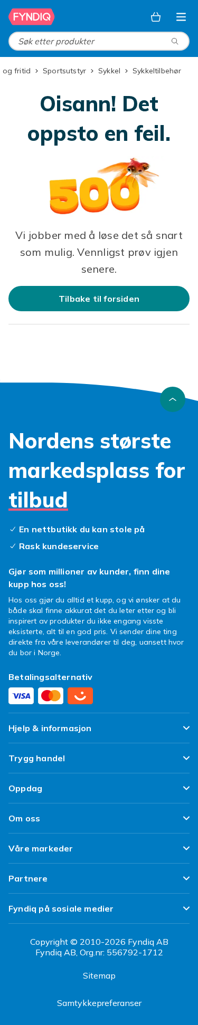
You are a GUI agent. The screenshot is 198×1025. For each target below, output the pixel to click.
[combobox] (99, 41)
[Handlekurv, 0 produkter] (155, 17)
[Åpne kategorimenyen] (181, 17)
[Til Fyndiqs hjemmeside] (31, 17)
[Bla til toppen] (172, 399)
